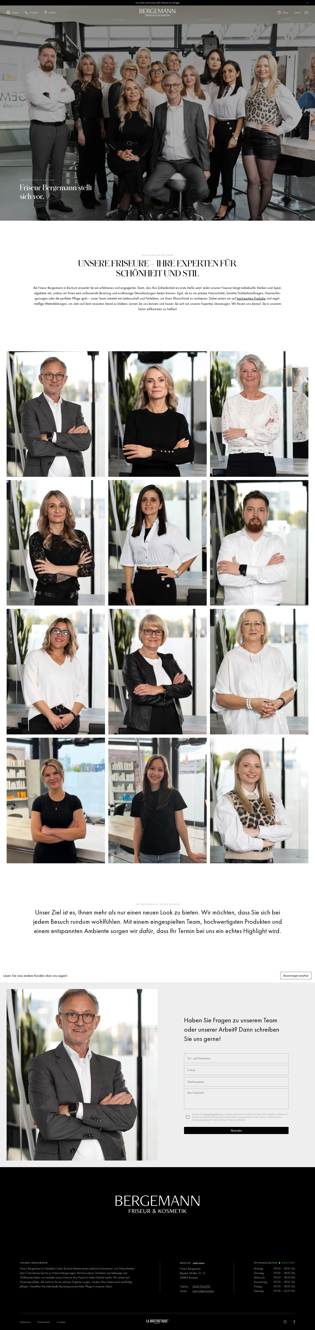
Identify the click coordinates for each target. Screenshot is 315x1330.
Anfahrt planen (198, 1263)
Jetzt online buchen (203, 1291)
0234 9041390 (201, 1286)
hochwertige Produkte (251, 298)
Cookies (61, 1322)
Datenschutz (43, 1322)
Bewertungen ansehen (296, 975)
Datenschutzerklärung (212, 1114)
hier (177, 2)
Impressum (25, 1322)
